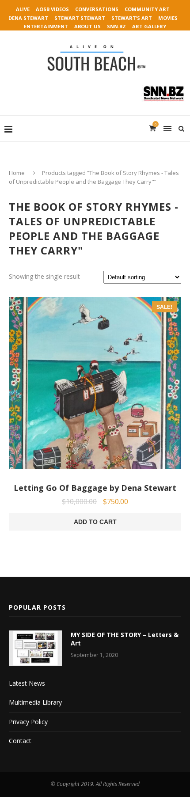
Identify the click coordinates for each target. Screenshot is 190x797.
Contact (20, 740)
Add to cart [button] (95, 521)
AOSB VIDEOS (52, 9)
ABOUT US (87, 26)
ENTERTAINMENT (46, 26)
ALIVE (23, 9)
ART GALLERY (149, 26)
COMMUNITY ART (147, 9)
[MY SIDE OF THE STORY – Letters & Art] (35, 648)
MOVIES (168, 18)
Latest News (27, 683)
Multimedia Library (35, 702)
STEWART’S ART (131, 18)
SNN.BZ (116, 26)
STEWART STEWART (79, 18)
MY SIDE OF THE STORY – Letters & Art (125, 639)
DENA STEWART (28, 18)
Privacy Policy (28, 721)
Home (17, 173)
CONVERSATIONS (96, 9)
